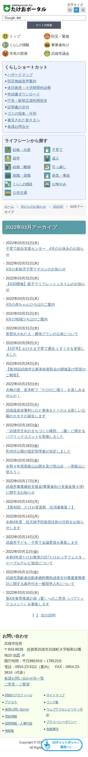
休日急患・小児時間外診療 (29, 88)
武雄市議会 (60, 53)
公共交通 (20, 193)
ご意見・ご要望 (17, 684)
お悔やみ (59, 184)
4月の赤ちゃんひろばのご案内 (30, 304)
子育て (57, 150)
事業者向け (60, 45)
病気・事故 (61, 175)
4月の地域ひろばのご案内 (27, 319)
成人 (55, 158)
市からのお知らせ (33, 206)
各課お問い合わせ (17, 709)
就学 (16, 158)
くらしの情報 (19, 45)
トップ (14, 36)
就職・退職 (22, 175)
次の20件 (48, 615)
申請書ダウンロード (23, 94)
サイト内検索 (44, 25)
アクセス (11, 702)
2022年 (58, 206)
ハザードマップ (20, 75)
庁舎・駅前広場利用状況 (27, 101)
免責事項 (52, 729)
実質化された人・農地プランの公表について (42, 334)
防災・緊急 (60, 36)
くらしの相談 (22, 184)
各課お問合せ (18, 127)
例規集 (9, 731)
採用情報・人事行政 (18, 723)
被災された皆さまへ (23, 120)
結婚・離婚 (22, 167)
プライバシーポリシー (61, 722)
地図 (16, 655)
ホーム (9, 206)
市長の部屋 (18, 53)
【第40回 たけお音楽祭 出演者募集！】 (40, 507)
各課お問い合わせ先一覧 (24, 678)
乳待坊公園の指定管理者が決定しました (38, 451)
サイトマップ (55, 695)
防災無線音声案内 (21, 81)
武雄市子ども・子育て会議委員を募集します (42, 542)
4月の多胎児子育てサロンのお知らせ (36, 269)
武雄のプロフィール (18, 695)
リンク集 (52, 702)
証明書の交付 (18, 107)
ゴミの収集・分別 (21, 113)
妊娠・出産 (22, 150)
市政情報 (11, 716)
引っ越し (59, 167)
